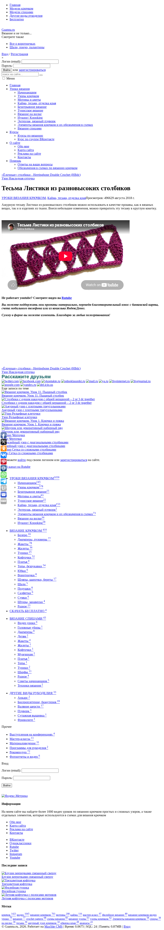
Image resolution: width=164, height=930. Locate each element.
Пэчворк (25, 711)
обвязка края (69, 923)
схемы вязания (57, 918)
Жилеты (25, 548)
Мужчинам (26, 654)
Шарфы (25, 672)
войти (22, 460)
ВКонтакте (17, 839)
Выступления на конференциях (32, 734)
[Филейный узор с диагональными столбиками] (35, 442)
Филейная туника (14, 891)
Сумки (23, 597)
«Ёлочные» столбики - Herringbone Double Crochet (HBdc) (41, 174)
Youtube (15, 857)
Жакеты (25, 544)
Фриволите (26, 720)
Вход (5, 54)
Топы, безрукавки (32, 566)
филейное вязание (114, 914)
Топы (22, 663)
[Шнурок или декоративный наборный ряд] (32, 428)
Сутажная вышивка (32, 715)
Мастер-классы (22, 739)
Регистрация (19, 54)
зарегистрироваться (32, 70)
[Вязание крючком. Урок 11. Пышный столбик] (34, 392)
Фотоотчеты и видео (25, 756)
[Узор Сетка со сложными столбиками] (29, 449)
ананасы (86, 923)
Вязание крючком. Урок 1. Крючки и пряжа (31, 424)
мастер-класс (92, 914)
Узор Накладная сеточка (18, 178)
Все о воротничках (22, 43)
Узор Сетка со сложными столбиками (27, 453)
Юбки (23, 571)
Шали (23, 584)
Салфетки (25, 593)
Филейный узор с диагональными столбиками (33, 446)
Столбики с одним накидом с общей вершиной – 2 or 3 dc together (47, 402)
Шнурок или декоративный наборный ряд (30, 431)
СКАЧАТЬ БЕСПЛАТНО (28, 611)
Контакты (16, 832)
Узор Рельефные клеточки (19, 417)
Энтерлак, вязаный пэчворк (37, 509)
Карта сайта (18, 825)
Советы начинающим (33, 681)
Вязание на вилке (31, 518)
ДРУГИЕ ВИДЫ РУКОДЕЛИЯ (33, 693)
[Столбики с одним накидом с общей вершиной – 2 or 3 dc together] (48, 399)
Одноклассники (20, 843)
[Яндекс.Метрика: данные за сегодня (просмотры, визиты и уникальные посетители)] (15, 796)
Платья (23, 562)
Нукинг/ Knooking (31, 523)
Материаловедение (24, 743)
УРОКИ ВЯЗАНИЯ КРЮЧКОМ (24, 198)
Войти (6, 70)
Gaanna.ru (8, 29)
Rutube (67, 298)
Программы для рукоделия (29, 748)
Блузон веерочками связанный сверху (27, 876)
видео (23, 914)
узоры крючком (101, 918)
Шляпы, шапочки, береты (37, 579)
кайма (76, 914)
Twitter (14, 850)
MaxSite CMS (53, 926)
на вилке (8, 923)
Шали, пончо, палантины (27, 47)
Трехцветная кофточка (17, 884)
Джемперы (26, 632)
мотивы (63, 914)
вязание (19, 918)
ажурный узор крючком (44, 923)
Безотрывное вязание (33, 491)
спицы (155, 918)
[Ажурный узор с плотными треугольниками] (34, 406)
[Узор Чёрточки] (13, 435)
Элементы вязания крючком (130, 918)
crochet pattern (36, 918)
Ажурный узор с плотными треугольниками (32, 410)
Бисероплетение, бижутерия (39, 702)
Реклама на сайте (21, 829)
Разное (24, 606)
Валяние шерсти (31, 706)
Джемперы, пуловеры (34, 539)
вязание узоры (79, 918)
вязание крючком (42, 914)
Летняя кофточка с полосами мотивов (27, 898)
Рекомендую (20, 752)
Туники (25, 553)
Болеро (24, 535)
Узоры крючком (30, 487)
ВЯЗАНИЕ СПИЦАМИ (28, 618)
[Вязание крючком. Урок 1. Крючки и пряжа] (33, 420)
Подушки (25, 588)
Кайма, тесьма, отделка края (66, 198)
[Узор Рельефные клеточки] (21, 413)
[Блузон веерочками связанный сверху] (29, 873)
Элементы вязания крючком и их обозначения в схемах (57, 514)
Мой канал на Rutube (16, 466)
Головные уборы (30, 627)
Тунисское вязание (32, 500)
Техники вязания (30, 685)
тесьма (21, 923)
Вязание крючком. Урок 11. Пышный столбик (33, 395)
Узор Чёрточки (12, 438)
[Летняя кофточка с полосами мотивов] (29, 894)
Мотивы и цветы (31, 496)
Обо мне (15, 822)
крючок (9, 914)
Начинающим (29, 483)
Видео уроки (27, 623)
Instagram (16, 854)
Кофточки (26, 557)
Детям (23, 636)
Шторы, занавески (31, 602)
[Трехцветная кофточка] (18, 880)
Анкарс (24, 697)
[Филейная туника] (15, 887)
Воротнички (27, 575)
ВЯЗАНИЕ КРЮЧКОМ (28, 530)
